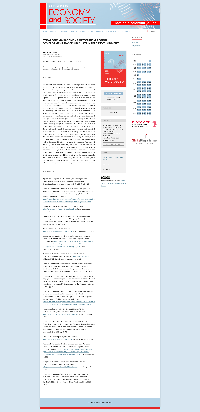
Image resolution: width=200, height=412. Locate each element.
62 (145, 101)
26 (145, 82)
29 (137, 85)
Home (45, 31)
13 (150, 68)
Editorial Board (78, 31)
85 (142, 113)
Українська (136, 45)
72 (140, 107)
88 (150, 113)
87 (147, 113)
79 (142, 110)
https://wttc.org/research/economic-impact (58, 231)
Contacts (126, 31)
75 (147, 107)
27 (147, 82)
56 (145, 97)
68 (145, 103)
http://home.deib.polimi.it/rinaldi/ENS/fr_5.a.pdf (60, 367)
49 (142, 94)
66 (140, 103)
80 (145, 110)
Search (152, 31)
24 (140, 82)
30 (140, 85)
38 (145, 88)
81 (147, 110)
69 (147, 103)
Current (54, 31)
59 (137, 101)
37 (142, 88)
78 (140, 110)
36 (140, 88)
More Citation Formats (112, 144)
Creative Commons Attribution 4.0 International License (113, 183)
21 (137, 78)
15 (140, 71)
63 (147, 101)
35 (137, 88)
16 (142, 71)
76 (150, 107)
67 (142, 103)
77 (137, 110)
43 (142, 91)
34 (150, 85)
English (135, 42)
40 (150, 88)
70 (150, 103)
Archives (64, 31)
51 (147, 94)
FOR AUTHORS (111, 31)
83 (137, 113)
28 (150, 82)
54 (140, 97)
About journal (95, 31)
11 (145, 68)
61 (142, 101)
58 (150, 97)
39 (147, 88)
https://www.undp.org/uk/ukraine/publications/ (60, 209)
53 (137, 97)
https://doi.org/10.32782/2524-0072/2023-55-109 (63, 62)
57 (147, 97)
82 (150, 110)
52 (150, 94)
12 (147, 68)
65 (137, 103)
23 (137, 82)
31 (142, 85)
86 (145, 113)
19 (150, 71)
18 (147, 71)
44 (145, 91)
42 (140, 91)
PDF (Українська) (114, 93)
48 (140, 94)
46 (150, 91)
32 (145, 85)
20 (137, 75)
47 (137, 94)
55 (142, 97)
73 (142, 107)
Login (155, 7)
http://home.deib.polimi (81, 256)
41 (137, 91)
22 (140, 78)
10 (142, 68)
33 (147, 85)
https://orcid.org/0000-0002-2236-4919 (52, 56)
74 (145, 107)
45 (147, 91)
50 (145, 94)
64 (150, 101)
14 (137, 71)
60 (140, 101)
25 (142, 82)
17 (145, 71)
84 (140, 113)
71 (137, 107)
